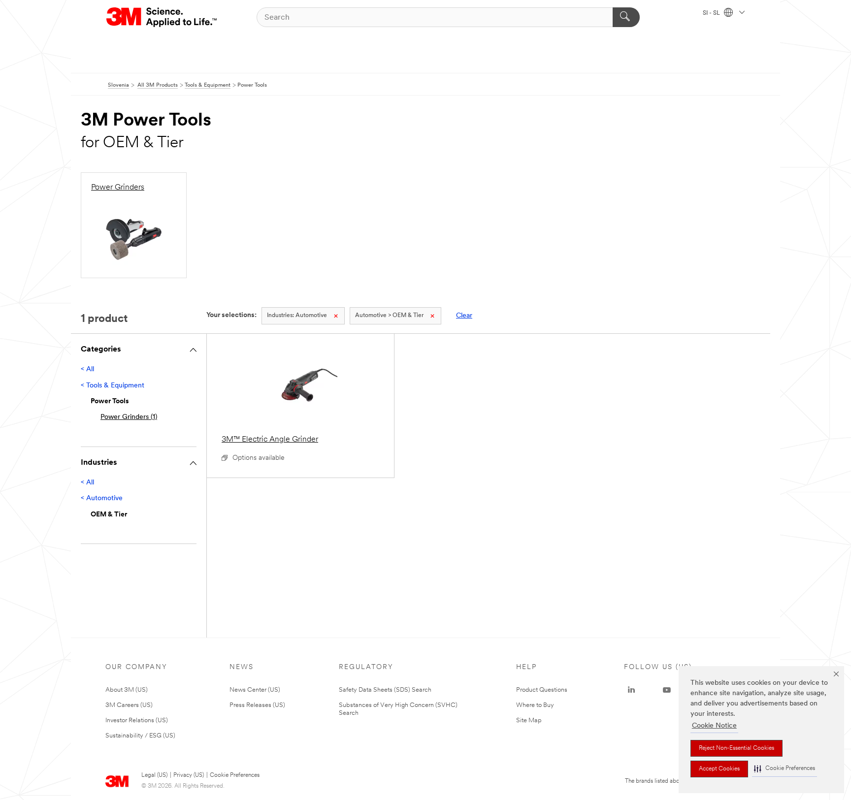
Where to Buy (535, 705)
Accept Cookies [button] (719, 769)
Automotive (297, 316)
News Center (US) (254, 690)
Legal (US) (154, 775)
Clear (464, 316)
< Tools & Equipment (112, 385)
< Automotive (102, 498)
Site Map (529, 720)
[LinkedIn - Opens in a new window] (631, 690)
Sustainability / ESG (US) (140, 736)
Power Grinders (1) (128, 417)
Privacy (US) (188, 775)
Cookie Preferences (235, 775)
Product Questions (541, 690)
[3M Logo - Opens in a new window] (162, 17)
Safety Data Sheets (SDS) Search (385, 690)
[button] (784, 769)
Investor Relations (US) (136, 720)
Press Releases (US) (257, 705)
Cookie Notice (714, 726)
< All (87, 369)
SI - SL (712, 13)
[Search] (626, 17)
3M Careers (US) (129, 705)
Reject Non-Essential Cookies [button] (736, 748)
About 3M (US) (126, 690)
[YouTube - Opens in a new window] (666, 690)
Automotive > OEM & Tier (389, 316)
